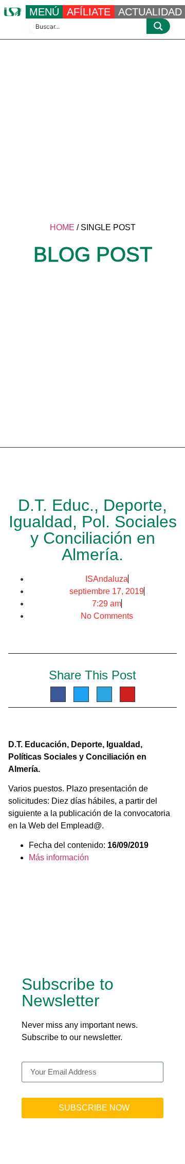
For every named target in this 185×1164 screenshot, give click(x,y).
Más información (59, 857)
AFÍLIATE (88, 11)
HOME (62, 227)
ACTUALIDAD (150, 11)
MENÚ (44, 11)
